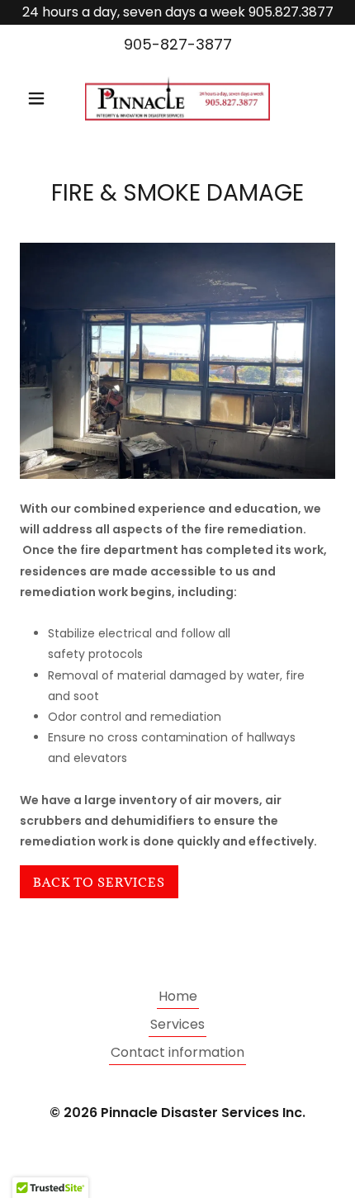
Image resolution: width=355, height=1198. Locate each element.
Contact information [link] (177, 1052)
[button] (43, 98)
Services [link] (177, 1024)
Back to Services (99, 882)
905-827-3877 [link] (178, 44)
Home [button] (178, 996)
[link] (177, 98)
